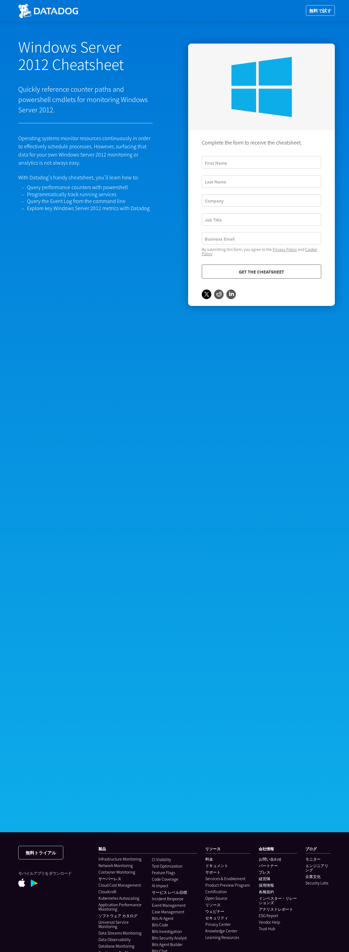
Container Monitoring (116, 872)
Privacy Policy (285, 249)
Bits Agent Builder (167, 944)
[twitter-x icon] (206, 294)
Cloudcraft (107, 891)
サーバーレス (109, 878)
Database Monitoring (116, 946)
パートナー (268, 865)
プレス (264, 872)
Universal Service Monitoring (113, 924)
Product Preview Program (227, 885)
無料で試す (320, 10)
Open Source (216, 898)
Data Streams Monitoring (120, 933)
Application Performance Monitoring (120, 907)
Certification (216, 891)
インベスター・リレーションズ (278, 900)
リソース (213, 904)
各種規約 (266, 891)
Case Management (168, 911)
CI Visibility (161, 859)
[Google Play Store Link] (37, 883)
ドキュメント (216, 865)
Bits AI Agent (162, 918)
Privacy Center (218, 924)
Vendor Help (269, 922)
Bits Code (160, 925)
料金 (209, 859)
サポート (213, 872)
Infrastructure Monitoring (120, 859)
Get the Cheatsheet (261, 271)
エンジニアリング (316, 868)
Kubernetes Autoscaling (118, 898)
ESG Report (268, 915)
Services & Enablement (225, 878)
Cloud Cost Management (119, 885)
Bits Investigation (167, 931)
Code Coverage (165, 879)
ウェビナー (214, 911)
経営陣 (264, 878)
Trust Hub (267, 928)
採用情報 (266, 885)
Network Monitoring (115, 865)
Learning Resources (222, 937)
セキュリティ (216, 917)
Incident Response (167, 898)
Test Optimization (167, 866)
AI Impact (160, 885)
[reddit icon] (219, 294)
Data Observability (114, 939)
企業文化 (313, 876)
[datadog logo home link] (48, 10)
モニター (313, 859)
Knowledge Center (221, 930)
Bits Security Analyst (169, 938)
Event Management (169, 905)
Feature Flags (163, 872)
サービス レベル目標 (169, 892)
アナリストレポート (276, 909)
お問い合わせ (270, 859)
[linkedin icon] (231, 294)
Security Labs (316, 883)
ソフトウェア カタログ (117, 915)
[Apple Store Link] (24, 883)
